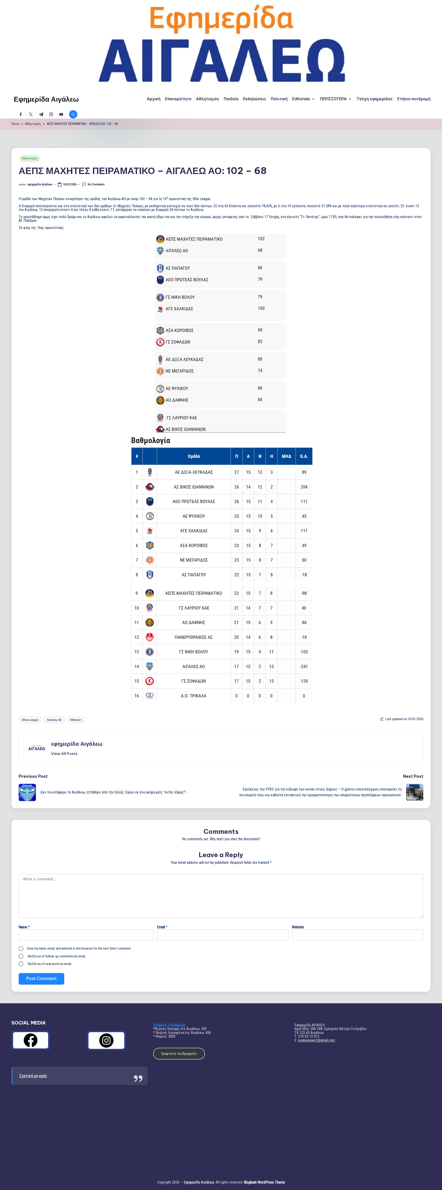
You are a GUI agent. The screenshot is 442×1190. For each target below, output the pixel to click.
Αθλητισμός (29, 158)
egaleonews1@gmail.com (316, 1040)
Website (298, 927)
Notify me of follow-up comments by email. (57, 956)
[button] (64, 753)
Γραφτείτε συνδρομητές (179, 1053)
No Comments (96, 184)
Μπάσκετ (75, 720)
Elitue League (30, 720)
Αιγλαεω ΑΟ (54, 720)
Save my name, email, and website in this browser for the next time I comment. (79, 948)
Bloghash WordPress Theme (264, 1182)
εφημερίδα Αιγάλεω (76, 743)
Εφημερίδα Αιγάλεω (46, 99)
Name (24, 927)
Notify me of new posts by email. (50, 964)
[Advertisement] (80, 1126)
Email (162, 927)
